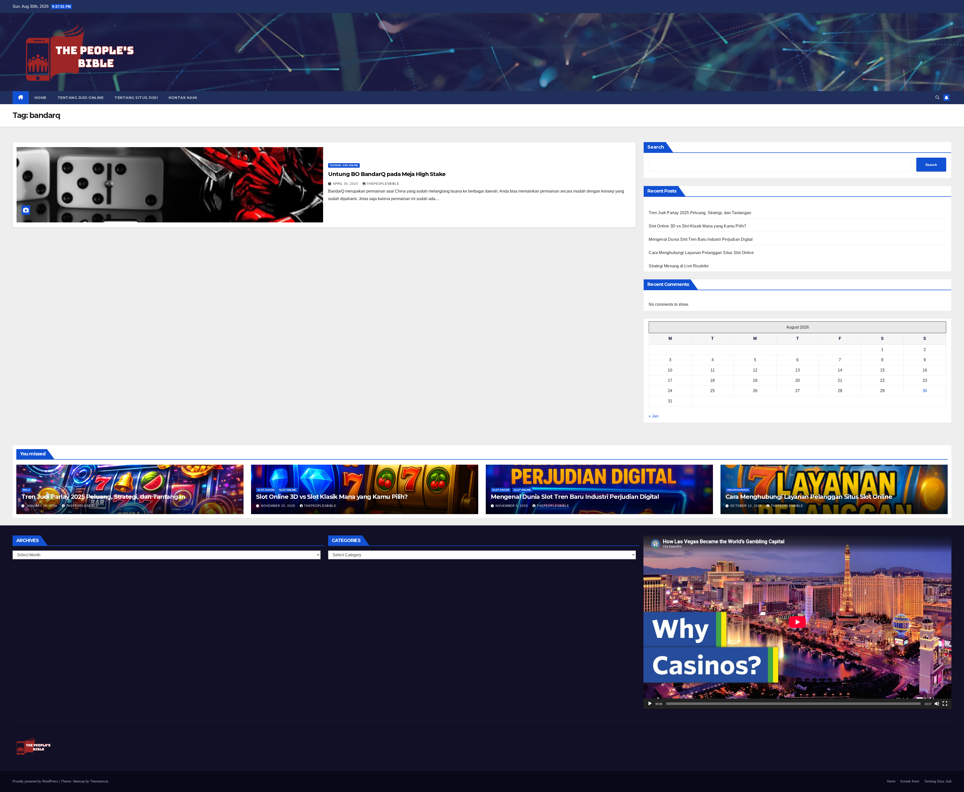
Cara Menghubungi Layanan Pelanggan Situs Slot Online (701, 253)
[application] (797, 622)
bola (26, 490)
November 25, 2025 (278, 506)
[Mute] (936, 703)
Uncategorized (738, 490)
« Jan (653, 416)
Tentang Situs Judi (136, 97)
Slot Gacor (266, 490)
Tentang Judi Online (80, 97)
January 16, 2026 (42, 506)
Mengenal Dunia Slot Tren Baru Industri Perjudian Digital (701, 239)
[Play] (649, 703)
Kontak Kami (183, 97)
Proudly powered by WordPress (36, 781)
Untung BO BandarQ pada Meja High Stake (386, 174)
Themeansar (99, 781)
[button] (937, 97)
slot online (287, 490)
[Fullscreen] (944, 703)
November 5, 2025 (512, 506)
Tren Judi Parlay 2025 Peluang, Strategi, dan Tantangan (700, 213)
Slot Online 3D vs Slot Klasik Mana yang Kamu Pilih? (697, 226)
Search (655, 147)
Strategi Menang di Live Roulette (678, 266)
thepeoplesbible (383, 184)
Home (40, 97)
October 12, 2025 (746, 506)
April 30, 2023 (346, 184)
